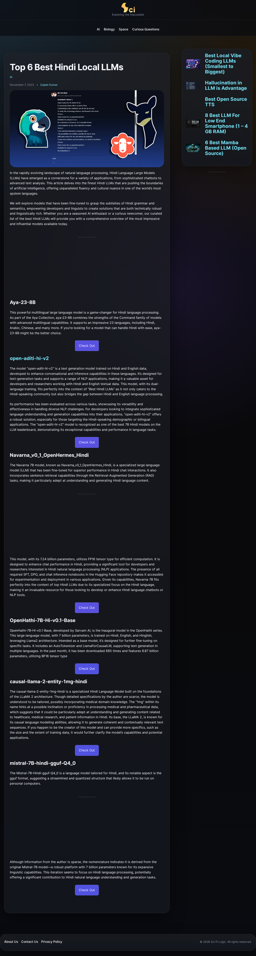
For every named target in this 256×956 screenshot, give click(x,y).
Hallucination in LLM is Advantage (226, 85)
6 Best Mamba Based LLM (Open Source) (225, 148)
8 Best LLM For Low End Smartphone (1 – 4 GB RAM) (226, 123)
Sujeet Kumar (49, 84)
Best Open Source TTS (226, 101)
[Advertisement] (88, 267)
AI (11, 77)
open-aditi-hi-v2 (29, 358)
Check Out (87, 346)
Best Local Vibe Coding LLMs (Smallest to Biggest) (223, 64)
